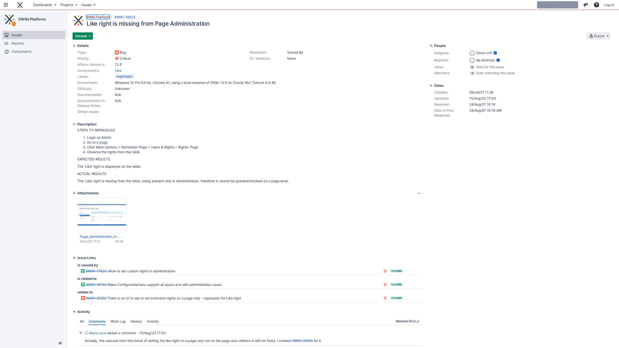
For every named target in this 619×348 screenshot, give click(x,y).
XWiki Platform (32, 19)
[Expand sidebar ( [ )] (60, 343)
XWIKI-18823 (124, 17)
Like (118, 70)
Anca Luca (97, 333)
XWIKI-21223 (96, 298)
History (136, 321)
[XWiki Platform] (9, 19)
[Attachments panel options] (419, 193)
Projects (66, 5)
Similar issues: (88, 111)
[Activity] (74, 311)
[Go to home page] (20, 5)
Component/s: (88, 70)
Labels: (83, 76)
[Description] (74, 124)
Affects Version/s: (91, 64)
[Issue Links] (74, 258)
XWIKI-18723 (96, 285)
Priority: (83, 58)
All (82, 321)
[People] (431, 45)
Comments (97, 321)
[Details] (74, 45)
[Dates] (431, 85)
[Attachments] (74, 193)
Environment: (87, 82)
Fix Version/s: (260, 58)
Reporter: (441, 60)
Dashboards (42, 5)
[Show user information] (495, 53)
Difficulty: (84, 89)
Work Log (118, 321)
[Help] (596, 5)
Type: (81, 52)
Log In (609, 5)
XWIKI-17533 (96, 271)
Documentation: (89, 95)
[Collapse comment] (81, 333)
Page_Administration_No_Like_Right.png (101, 236)
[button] (5, 5)
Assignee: (442, 53)
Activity (153, 321)
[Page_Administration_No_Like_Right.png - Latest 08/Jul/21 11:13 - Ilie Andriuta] (102, 215)
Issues (86, 5)
